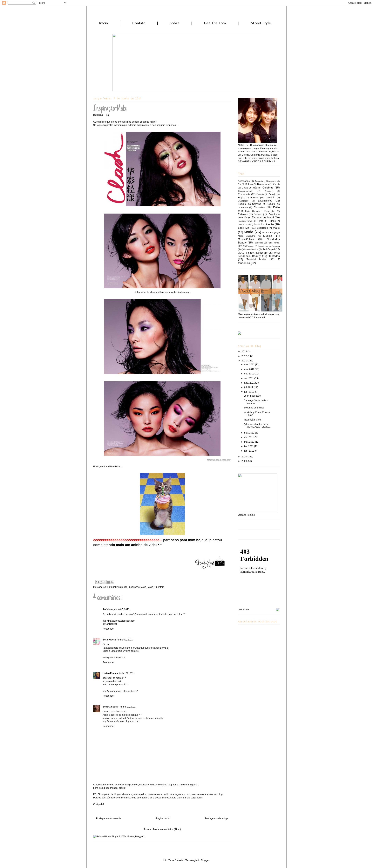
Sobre (175, 23)
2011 (244, 360)
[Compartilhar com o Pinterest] (112, 582)
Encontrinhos (265, 200)
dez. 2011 (249, 364)
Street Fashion (255, 252)
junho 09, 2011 (125, 639)
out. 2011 (249, 373)
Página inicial (163, 818)
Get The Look (215, 23)
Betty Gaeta (109, 639)
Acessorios (244, 181)
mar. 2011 (249, 442)
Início (103, 23)
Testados (274, 255)
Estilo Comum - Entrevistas (260, 211)
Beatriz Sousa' (111, 706)
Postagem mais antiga (216, 818)
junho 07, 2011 (121, 609)
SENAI (241, 253)
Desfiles (254, 197)
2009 (244, 461)
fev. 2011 (249, 446)
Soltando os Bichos (254, 407)
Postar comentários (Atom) (167, 829)
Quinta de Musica (249, 249)
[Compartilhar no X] (105, 582)
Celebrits (267, 187)
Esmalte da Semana (249, 204)
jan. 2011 (249, 450)
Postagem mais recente (108, 818)
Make (150, 587)
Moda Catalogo (269, 232)
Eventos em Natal (263, 217)
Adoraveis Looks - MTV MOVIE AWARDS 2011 (257, 425)
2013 (244, 351)
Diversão (270, 197)
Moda (248, 232)
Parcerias (258, 243)
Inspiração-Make (137, 587)
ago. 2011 (249, 382)
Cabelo (276, 184)
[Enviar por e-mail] (97, 582)
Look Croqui (244, 224)
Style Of (272, 253)
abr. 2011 (249, 437)
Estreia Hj (259, 214)
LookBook (262, 228)
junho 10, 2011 (128, 706)
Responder (108, 628)
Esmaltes (259, 207)
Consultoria (244, 194)
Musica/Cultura (246, 239)
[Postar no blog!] (101, 582)
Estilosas (243, 214)
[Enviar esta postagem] (107, 114)
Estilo (276, 207)
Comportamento (245, 191)
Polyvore (250, 246)
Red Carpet (268, 249)
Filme (260, 221)
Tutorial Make (256, 259)
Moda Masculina (246, 236)
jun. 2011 (249, 392)
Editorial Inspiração (117, 587)
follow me (244, 609)
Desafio (260, 194)
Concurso (269, 191)
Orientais (159, 587)
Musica (267, 235)
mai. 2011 (249, 432)
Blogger (205, 860)
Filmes (272, 221)
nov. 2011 (249, 369)
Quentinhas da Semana (269, 246)
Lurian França (110, 673)
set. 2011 (249, 378)
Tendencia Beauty (249, 255)
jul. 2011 (249, 387)
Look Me (243, 227)
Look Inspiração (264, 224)
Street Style (261, 23)
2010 (244, 456)
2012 (244, 356)
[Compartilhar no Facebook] (108, 582)
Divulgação (243, 201)
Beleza (249, 184)
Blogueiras (263, 184)
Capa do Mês (249, 187)
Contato (138, 23)
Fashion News (245, 221)
